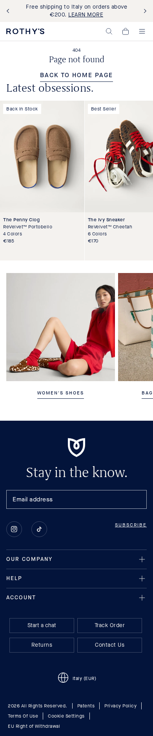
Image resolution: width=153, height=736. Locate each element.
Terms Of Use (23, 716)
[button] (109, 31)
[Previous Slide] (9, 11)
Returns (42, 645)
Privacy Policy (120, 706)
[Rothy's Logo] (25, 31)
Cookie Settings (66, 716)
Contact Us (109, 645)
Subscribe (131, 525)
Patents (86, 706)
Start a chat (41, 625)
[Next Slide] (143, 11)
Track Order (110, 625)
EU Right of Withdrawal (34, 726)
